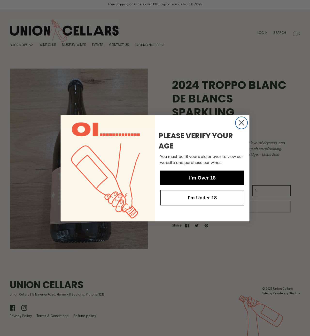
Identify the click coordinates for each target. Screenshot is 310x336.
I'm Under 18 (202, 197)
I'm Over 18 (202, 177)
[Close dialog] (241, 123)
